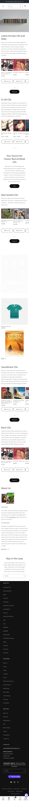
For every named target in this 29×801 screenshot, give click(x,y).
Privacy (5, 731)
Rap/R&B (5, 631)
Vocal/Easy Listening (8, 638)
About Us (5, 716)
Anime (5, 670)
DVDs (2, 359)
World (4, 642)
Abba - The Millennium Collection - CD (18, 221)
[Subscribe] (24, 576)
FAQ (4, 724)
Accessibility (6, 735)
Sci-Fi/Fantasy (6, 695)
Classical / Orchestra (8, 605)
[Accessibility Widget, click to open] (26, 795)
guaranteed (12, 517)
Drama (5, 677)
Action (5, 666)
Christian (5, 598)
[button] (3, 6)
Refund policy (17, 788)
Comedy (5, 674)
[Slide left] (11, 87)
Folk (4, 620)
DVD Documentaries (8, 681)
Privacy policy (24, 788)
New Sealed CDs (7, 591)
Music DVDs (6, 692)
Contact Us (6, 738)
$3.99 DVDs (6, 703)
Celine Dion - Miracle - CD (18, 72)
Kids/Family (6, 688)
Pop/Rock (5, 627)
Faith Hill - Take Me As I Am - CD (19, 133)
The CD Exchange (8, 788)
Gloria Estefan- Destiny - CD (6, 133)
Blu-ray (5, 663)
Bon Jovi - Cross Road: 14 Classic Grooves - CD (6, 73)
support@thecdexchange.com (11, 748)
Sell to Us (5, 713)
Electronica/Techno (8, 616)
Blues (4, 594)
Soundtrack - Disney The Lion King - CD (18, 401)
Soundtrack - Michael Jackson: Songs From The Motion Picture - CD (6, 402)
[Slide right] (18, 87)
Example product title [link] (6, 326)
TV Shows (5, 699)
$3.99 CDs (5, 653)
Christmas (5, 602)
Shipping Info (6, 720)
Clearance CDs (7, 587)
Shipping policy (19, 791)
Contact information (15, 793)
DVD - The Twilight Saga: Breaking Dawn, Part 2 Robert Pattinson (13, 295)
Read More (4, 549)
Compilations (6, 609)
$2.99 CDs (5, 649)
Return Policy (6, 727)
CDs (14, 186)
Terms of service (11, 791)
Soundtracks (6, 634)
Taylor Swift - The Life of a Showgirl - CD (6, 221)
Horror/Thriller (7, 685)
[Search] (20, 6)
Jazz (4, 623)
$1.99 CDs (5, 645)
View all (14, 91)
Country (5, 612)
